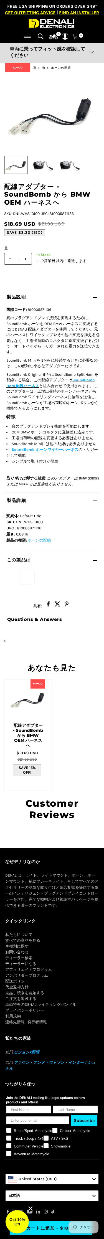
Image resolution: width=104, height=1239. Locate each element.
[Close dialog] (85, 597)
